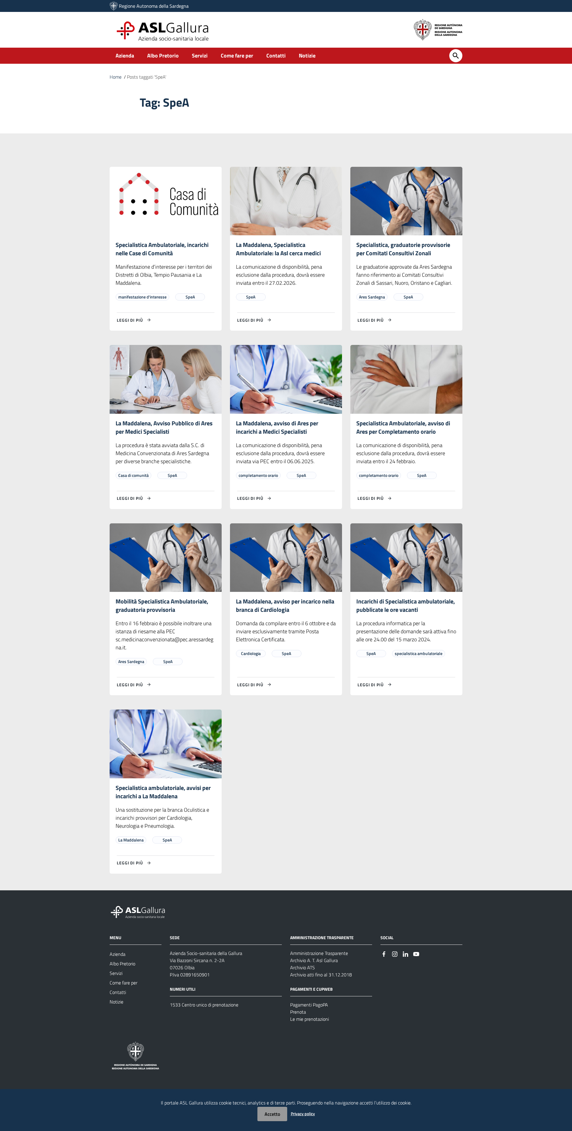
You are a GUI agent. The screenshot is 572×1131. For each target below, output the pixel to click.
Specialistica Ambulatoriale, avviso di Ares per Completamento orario (403, 427)
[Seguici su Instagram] (394, 954)
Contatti (276, 56)
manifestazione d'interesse (142, 297)
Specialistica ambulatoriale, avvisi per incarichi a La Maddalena (163, 792)
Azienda (125, 56)
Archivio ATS (302, 967)
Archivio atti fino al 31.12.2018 (321, 974)
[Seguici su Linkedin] (405, 954)
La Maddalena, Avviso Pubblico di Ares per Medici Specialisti (164, 427)
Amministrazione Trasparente (319, 953)
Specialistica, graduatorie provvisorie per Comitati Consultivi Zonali (403, 249)
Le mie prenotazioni (309, 1019)
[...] (141, 911)
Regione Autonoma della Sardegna (154, 6)
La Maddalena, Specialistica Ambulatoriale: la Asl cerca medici (278, 249)
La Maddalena (131, 840)
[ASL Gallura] (114, 6)
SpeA (190, 297)
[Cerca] (455, 55)
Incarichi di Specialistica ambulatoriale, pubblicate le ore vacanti (405, 605)
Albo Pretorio (163, 56)
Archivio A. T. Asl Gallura (314, 960)
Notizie (307, 56)
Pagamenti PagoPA (309, 1004)
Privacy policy (303, 1113)
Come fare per (237, 56)
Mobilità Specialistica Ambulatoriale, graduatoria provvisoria (162, 605)
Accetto (272, 1114)
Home (116, 76)
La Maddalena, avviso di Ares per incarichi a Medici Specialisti (277, 427)
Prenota (298, 1011)
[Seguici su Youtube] (416, 954)
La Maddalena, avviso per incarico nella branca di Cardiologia (285, 605)
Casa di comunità (133, 475)
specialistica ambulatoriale (418, 653)
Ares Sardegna (372, 297)
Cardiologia (251, 653)
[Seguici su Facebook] (384, 954)
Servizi (200, 56)
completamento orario (258, 475)
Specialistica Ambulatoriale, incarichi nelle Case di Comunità (162, 249)
